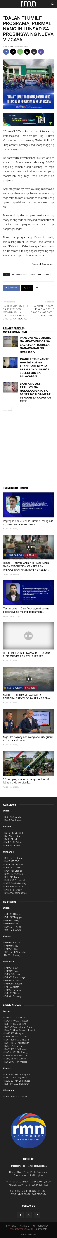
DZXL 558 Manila (12, 817)
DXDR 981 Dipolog (13, 870)
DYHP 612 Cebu (12, 836)
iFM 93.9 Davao (11, 971)
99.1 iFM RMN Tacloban (15, 952)
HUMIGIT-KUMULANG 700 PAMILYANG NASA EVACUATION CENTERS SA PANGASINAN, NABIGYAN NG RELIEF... (26, 566)
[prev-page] (5, 409)
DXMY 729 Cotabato (14, 864)
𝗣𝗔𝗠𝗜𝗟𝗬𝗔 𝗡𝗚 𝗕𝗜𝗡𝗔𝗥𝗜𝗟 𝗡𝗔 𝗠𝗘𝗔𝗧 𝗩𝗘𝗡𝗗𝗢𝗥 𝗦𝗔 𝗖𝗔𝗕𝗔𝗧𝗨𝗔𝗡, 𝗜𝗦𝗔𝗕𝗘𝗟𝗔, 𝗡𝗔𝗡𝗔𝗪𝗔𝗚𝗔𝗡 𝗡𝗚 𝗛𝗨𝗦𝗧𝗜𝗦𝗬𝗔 (35, 344)
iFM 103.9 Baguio (12, 914)
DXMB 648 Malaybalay (15, 883)
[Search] (52, 4)
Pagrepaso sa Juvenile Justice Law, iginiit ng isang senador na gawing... (28, 522)
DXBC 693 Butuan (13, 858)
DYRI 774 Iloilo (11, 839)
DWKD (32, 275)
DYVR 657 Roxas (12, 845)
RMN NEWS (11, 1226)
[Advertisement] (28, 443)
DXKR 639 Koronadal (14, 880)
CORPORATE (41, 1229)
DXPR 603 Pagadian (13, 886)
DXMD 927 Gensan (13, 873)
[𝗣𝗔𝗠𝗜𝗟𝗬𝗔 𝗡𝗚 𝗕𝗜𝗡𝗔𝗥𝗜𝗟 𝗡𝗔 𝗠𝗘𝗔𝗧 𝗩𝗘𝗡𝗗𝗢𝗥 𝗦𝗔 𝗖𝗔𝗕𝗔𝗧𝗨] (10, 341)
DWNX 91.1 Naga (12, 926)
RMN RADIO (24, 1226)
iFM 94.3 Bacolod (12, 942)
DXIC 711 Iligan (11, 877)
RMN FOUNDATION (40, 1226)
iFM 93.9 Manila (11, 923)
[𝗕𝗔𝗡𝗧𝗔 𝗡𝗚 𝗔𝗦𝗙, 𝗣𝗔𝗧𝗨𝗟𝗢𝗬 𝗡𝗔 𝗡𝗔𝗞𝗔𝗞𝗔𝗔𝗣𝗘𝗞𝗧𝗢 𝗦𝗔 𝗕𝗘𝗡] (10, 387)
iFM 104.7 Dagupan (13, 917)
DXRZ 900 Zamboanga (15, 892)
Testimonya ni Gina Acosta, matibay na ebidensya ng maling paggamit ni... (26, 610)
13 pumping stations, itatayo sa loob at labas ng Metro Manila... (26, 781)
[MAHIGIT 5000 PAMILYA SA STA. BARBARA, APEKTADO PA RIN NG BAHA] (28, 679)
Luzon (46, 275)
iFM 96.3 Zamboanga (14, 977)
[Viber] (41, 52)
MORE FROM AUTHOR (15, 331)
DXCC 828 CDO (11, 861)
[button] (5, 4)
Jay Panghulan (9, 46)
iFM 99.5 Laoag (11, 920)
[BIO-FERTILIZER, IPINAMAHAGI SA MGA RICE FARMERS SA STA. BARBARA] (28, 635)
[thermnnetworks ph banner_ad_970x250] (28, 119)
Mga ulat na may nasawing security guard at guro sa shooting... (28, 738)
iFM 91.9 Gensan (12, 974)
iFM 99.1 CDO (11, 967)
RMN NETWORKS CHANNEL (21, 1229)
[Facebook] (6, 52)
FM (39, 275)
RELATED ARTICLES (14, 328)
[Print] (34, 52)
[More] (37, 288)
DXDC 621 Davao (12, 867)
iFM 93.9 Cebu (11, 945)
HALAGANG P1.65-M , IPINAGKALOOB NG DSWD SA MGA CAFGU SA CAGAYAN (42, 311)
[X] (13, 52)
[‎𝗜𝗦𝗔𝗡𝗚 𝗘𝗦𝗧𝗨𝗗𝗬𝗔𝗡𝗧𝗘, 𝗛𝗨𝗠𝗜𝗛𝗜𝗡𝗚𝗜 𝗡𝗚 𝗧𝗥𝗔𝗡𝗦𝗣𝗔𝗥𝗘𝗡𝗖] (10, 362)
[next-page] (10, 409)
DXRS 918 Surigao (13, 889)
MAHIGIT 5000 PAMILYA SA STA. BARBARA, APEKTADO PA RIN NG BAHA (26, 696)
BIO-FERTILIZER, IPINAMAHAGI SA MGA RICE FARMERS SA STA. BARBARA (26, 654)
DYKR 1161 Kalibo (13, 842)
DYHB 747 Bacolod (13, 832)
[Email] (27, 52)
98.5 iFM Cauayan (19, 275)
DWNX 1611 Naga (13, 820)
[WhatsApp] (20, 52)
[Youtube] (37, 1215)
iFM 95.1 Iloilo (11, 948)
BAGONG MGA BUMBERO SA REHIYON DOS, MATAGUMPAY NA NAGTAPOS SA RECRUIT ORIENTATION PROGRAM (15, 312)
